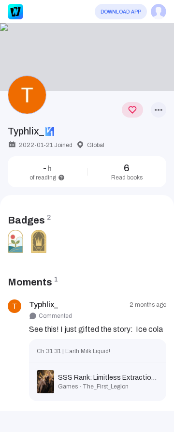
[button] (87, 57)
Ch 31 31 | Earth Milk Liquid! (73, 351)
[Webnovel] (15, 11)
